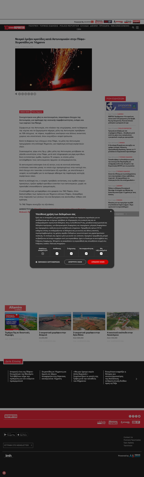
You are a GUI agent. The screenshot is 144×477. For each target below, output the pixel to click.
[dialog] (72, 238)
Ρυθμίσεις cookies (42, 244)
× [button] (111, 211)
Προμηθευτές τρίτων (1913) (91, 228)
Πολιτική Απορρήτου (57, 244)
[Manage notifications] (4, 473)
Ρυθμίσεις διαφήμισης (44, 241)
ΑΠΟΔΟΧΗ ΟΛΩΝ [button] (98, 262)
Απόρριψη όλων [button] (75, 262)
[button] (48, 262)
